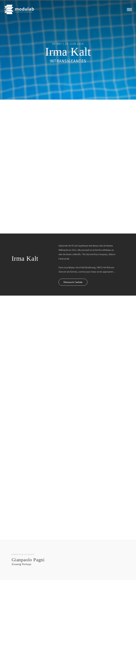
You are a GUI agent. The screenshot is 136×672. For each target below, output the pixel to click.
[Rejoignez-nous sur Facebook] (80, 635)
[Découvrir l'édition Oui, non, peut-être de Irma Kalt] (68, 465)
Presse (41, 651)
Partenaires (43, 645)
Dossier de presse (26, 191)
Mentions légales (71, 666)
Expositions (18, 640)
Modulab (42, 640)
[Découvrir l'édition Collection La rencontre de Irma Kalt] (68, 357)
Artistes (16, 645)
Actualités (42, 634)
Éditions (17, 651)
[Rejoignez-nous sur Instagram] (85, 635)
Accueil (16, 634)
